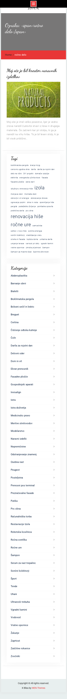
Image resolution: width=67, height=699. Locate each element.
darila (33, 169)
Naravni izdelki (19, 438)
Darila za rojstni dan (21, 345)
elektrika (14, 178)
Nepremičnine (18, 446)
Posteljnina (17, 477)
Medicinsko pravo (20, 415)
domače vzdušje (42, 174)
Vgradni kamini (19, 609)
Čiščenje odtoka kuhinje (24, 330)
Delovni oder (17, 353)
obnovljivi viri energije (20, 198)
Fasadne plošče (19, 376)
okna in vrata (32, 202)
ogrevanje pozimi (18, 202)
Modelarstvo (17, 431)
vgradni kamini (47, 243)
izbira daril (30, 182)
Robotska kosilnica (21, 532)
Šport (14, 578)
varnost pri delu (32, 243)
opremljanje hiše (47, 202)
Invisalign (16, 392)
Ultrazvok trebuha (20, 601)
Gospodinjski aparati (22, 384)
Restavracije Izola (20, 524)
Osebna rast (17, 462)
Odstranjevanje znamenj (24, 454)
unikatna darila (46, 239)
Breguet (15, 314)
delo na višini (16, 174)
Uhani (14, 594)
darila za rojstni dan (46, 169)
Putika (14, 500)
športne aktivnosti (41, 252)
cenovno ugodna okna (20, 169)
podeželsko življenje (27, 206)
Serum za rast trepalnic (23, 563)
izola (39, 187)
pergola (14, 206)
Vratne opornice (19, 625)
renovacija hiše (27, 216)
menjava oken (17, 194)
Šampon (15, 555)
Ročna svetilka (19, 539)
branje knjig (35, 165)
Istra (13, 399)
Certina (15, 322)
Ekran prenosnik (19, 368)
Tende (14, 586)
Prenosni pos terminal (23, 485)
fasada (45, 178)
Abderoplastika (19, 275)
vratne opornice (17, 248)
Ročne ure (16, 547)
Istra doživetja (18, 407)
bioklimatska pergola (19, 165)
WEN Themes (38, 688)
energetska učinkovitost (30, 178)
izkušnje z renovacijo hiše (22, 189)
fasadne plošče (17, 182)
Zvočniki (15, 656)
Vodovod (15, 617)
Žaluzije (15, 633)
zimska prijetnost (33, 248)
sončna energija (35, 231)
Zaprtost (15, 640)
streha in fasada (18, 239)
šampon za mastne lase (21, 252)
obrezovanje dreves (39, 198)
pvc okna (29, 211)
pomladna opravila (45, 206)
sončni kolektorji (18, 235)
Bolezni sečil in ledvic (22, 306)
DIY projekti (28, 174)
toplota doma (32, 239)
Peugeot (15, 469)
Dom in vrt (16, 361)
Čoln (13, 337)
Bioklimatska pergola (22, 299)
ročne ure (21, 224)
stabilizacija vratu (34, 235)
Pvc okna (16, 508)
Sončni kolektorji (20, 570)
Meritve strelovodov (21, 423)
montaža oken (30, 194)
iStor (33, 7)
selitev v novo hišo (19, 231)
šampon (45, 248)
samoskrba (37, 226)
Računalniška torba (21, 516)
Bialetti (14, 291)
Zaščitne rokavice (20, 648)
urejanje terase (17, 243)
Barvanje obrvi (18, 283)
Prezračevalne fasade (22, 493)
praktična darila (17, 211)
